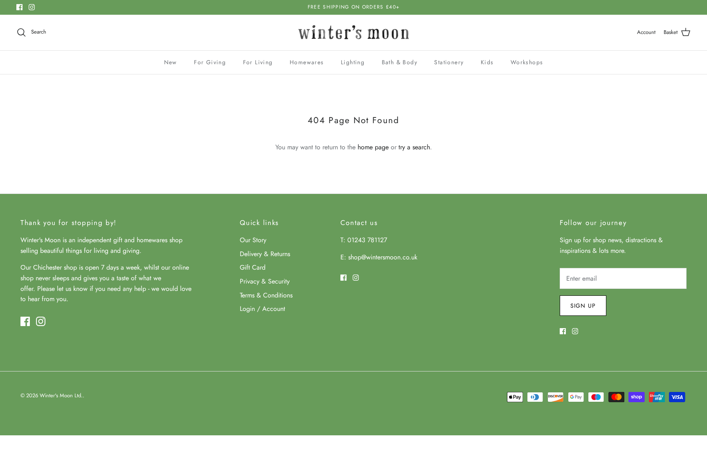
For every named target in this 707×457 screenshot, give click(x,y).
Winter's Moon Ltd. (61, 395)
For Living (258, 62)
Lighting (353, 62)
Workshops (527, 62)
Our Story (253, 240)
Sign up (583, 306)
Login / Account (262, 308)
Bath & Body (399, 62)
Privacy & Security (265, 281)
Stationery (449, 62)
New (170, 62)
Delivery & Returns (265, 254)
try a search (414, 147)
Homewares (307, 62)
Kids (487, 62)
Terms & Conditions (266, 295)
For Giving (210, 62)
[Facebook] (19, 7)
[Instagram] (32, 7)
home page (373, 147)
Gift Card (253, 267)
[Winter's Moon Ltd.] (353, 32)
